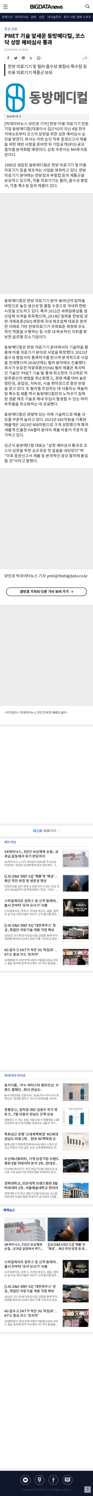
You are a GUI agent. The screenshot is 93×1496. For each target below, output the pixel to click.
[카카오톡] (23, 58)
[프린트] (38, 58)
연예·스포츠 (84, 17)
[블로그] (25, 1480)
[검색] (87, 6)
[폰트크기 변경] (85, 58)
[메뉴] (5, 6)
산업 (41, 17)
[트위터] (15, 58)
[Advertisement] (46, 243)
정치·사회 (69, 17)
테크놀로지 (54, 17)
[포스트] (39, 1480)
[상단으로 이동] (87, 1489)
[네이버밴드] (31, 58)
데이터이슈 (22, 17)
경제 (33, 17)
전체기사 (7, 17)
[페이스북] (8, 58)
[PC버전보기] (67, 1480)
